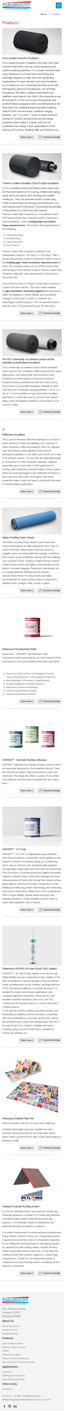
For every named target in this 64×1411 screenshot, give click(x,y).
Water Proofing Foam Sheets (15, 1358)
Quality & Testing (10, 1333)
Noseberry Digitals (42, 1399)
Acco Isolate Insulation (12, 1343)
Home (43, 14)
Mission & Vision (9, 1329)
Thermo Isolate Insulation (14, 1347)
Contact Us (7, 1389)
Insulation (7, 1371)
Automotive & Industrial (13, 1379)
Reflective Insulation (11, 1354)
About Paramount (10, 1326)
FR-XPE (5, 1350)
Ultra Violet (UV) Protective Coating (18, 1362)
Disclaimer (7, 1396)
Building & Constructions (13, 1375)
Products (55, 14)
